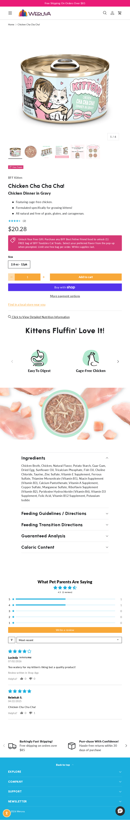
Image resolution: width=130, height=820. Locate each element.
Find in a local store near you (26, 304)
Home (11, 24)
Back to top (63, 764)
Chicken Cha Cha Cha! (29, 24)
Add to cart (86, 277)
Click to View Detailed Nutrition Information (40, 317)
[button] (120, 13)
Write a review (65, 629)
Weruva (21, 811)
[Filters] (11, 640)
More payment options (65, 296)
